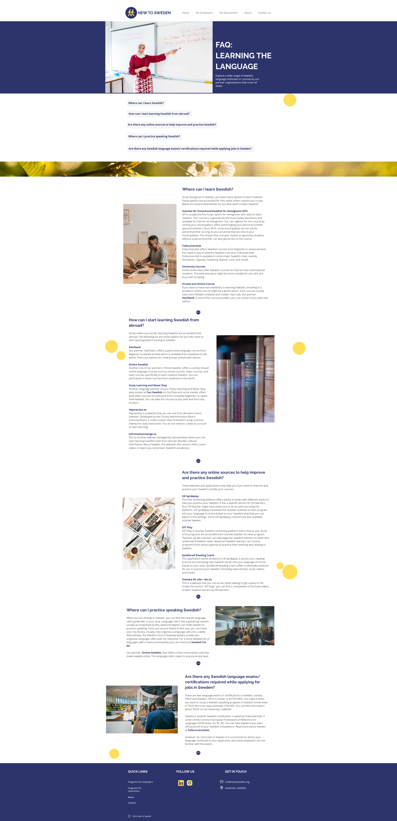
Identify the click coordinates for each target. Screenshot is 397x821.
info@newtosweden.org (237, 781)
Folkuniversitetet (198, 730)
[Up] (198, 312)
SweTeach (188, 298)
